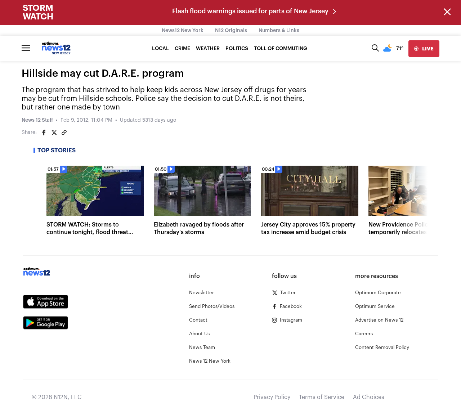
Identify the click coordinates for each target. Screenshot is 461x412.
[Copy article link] (64, 132)
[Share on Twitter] (54, 132)
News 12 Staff (37, 120)
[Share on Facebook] (44, 132)
